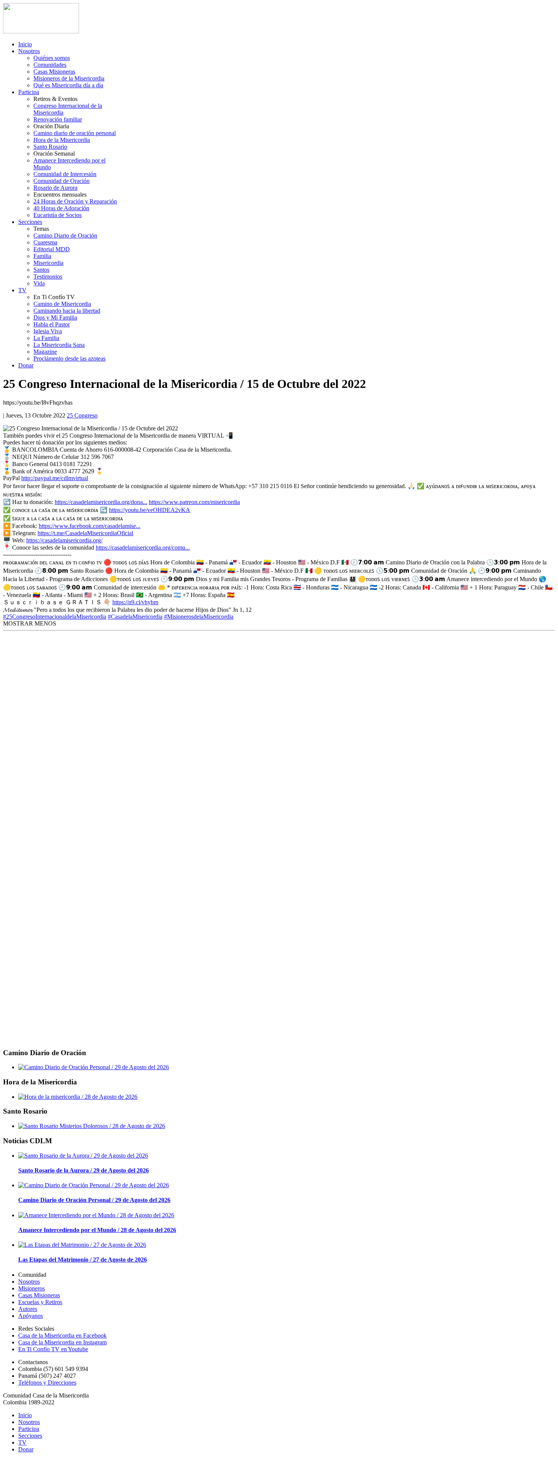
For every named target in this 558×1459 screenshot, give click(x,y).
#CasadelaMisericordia (135, 616)
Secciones (30, 222)
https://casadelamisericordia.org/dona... (101, 502)
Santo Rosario (50, 146)
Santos (41, 269)
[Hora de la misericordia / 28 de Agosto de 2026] (77, 1096)
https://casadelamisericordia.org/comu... (143, 547)
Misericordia (48, 263)
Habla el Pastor (51, 324)
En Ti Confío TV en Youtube (53, 1349)
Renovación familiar (57, 119)
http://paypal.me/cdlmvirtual (54, 478)
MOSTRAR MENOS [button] (29, 623)
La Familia (46, 338)
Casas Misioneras (54, 71)
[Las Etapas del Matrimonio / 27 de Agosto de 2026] (82, 1245)
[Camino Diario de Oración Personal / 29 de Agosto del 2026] (93, 1067)
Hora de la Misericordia (61, 140)
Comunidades (49, 64)
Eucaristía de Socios (57, 215)
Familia (42, 256)
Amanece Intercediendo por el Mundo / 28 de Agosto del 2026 (97, 1230)
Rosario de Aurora (55, 187)
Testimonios (47, 276)
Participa (28, 92)
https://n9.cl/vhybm (135, 602)
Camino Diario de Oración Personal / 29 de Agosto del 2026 (94, 1200)
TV (22, 290)
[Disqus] (279, 735)
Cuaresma (45, 242)
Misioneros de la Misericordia (68, 78)
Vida (39, 283)
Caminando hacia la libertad (66, 310)
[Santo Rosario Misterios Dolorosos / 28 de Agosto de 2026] (91, 1126)
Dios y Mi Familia (55, 317)
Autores (27, 1309)
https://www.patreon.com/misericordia (194, 502)
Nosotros (29, 51)
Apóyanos (30, 1315)
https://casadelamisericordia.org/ (64, 540)
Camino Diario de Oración (65, 235)
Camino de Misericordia (62, 304)
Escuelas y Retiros (40, 1302)
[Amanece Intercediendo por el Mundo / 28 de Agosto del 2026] (96, 1215)
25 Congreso (82, 415)
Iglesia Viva (47, 331)
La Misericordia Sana (59, 345)
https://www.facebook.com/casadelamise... (89, 526)
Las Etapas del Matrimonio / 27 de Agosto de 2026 (82, 1259)
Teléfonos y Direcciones (47, 1382)
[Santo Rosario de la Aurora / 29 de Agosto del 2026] (83, 1155)
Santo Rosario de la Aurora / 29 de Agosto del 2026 (83, 1170)
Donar (25, 365)
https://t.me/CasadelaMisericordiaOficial (85, 533)
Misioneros (31, 1288)
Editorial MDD (51, 249)
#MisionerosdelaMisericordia (198, 616)
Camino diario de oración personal (74, 133)
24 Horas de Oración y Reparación (75, 201)
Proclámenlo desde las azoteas (69, 358)
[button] (29, 623)
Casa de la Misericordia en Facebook (62, 1335)
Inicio (25, 44)
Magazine (45, 351)
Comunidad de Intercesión (64, 174)
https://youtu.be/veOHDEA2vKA (149, 510)
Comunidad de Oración (61, 181)
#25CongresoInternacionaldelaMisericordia (54, 616)
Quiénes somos (51, 58)
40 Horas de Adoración (61, 208)
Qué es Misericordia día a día (68, 85)
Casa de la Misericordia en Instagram (62, 1342)
